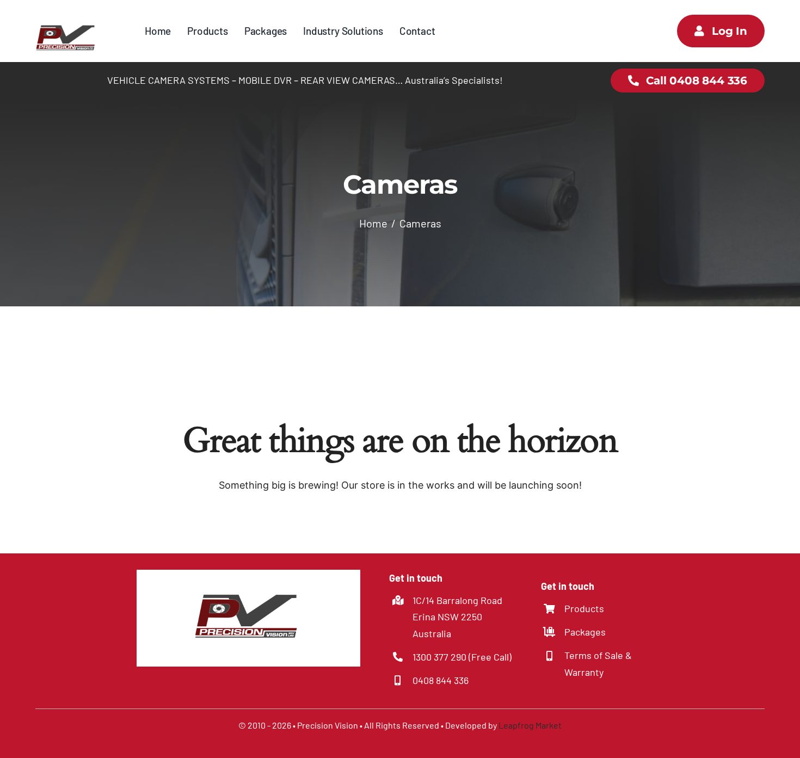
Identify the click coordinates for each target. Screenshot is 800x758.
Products (584, 608)
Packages (585, 632)
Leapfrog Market (530, 725)
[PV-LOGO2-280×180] (66, 16)
